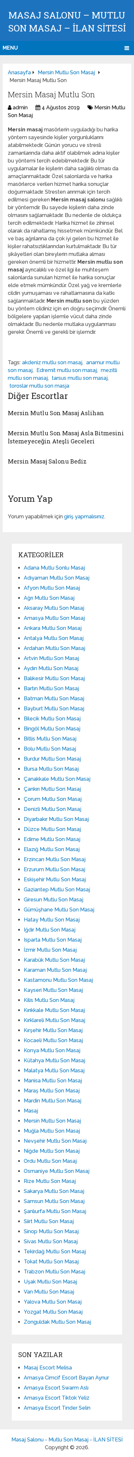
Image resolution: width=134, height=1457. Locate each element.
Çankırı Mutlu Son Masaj (52, 789)
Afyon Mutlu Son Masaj (52, 588)
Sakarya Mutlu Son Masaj (54, 1191)
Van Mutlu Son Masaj (49, 1292)
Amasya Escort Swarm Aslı (56, 1388)
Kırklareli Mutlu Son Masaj (54, 1020)
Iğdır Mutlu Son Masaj (49, 930)
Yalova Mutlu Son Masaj (53, 1302)
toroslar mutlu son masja (39, 386)
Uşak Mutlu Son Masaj (50, 1282)
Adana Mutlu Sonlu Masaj (54, 568)
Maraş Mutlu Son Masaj (52, 1091)
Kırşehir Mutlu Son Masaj (53, 1030)
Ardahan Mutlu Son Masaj (54, 648)
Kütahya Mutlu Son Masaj (54, 1060)
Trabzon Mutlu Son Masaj (54, 1272)
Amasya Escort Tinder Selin (57, 1408)
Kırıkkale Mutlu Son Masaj (54, 1010)
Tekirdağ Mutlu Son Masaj (55, 1251)
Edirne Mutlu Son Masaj (52, 839)
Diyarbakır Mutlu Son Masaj (56, 819)
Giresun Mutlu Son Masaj (53, 900)
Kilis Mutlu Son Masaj (49, 1000)
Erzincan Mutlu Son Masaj (55, 859)
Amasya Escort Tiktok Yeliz (56, 1398)
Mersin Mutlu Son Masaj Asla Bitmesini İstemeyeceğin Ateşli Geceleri (66, 437)
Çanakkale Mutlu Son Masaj (57, 779)
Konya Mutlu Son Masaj (52, 1050)
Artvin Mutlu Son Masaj (51, 658)
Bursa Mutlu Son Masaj (51, 769)
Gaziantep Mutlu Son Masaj (57, 889)
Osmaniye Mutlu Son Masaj (56, 1171)
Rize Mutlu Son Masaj (50, 1181)
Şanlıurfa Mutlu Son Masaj (55, 1211)
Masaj (31, 1111)
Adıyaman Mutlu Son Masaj (56, 578)
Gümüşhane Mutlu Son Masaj (59, 910)
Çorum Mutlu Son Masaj (53, 799)
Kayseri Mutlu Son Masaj (53, 990)
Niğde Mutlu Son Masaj (52, 1151)
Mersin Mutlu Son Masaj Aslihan (56, 413)
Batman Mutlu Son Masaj (54, 698)
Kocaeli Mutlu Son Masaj (53, 1040)
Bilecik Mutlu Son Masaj (52, 719)
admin (20, 107)
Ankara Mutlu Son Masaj (53, 628)
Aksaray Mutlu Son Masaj (54, 608)
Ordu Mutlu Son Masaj (50, 1161)
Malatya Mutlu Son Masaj (54, 1070)
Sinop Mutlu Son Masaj (51, 1231)
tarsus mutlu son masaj (80, 378)
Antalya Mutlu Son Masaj (54, 638)
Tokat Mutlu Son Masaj (51, 1261)
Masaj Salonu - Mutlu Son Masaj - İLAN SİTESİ (67, 1440)
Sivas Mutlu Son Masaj (51, 1241)
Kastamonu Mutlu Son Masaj (58, 980)
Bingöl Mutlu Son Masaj (52, 729)
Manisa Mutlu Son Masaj (53, 1081)
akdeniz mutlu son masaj (52, 362)
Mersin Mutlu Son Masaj (52, 1121)
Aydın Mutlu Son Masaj (51, 668)
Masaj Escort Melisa (48, 1368)
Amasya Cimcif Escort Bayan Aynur (66, 1378)
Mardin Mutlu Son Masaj (52, 1101)
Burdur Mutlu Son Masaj (52, 759)
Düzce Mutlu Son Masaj (52, 829)
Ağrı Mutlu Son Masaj (49, 598)
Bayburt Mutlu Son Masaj (54, 708)
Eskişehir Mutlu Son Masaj (55, 879)
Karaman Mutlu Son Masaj (55, 970)
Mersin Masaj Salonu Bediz (47, 461)
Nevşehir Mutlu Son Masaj (55, 1141)
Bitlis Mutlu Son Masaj (50, 739)
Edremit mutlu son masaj (66, 370)
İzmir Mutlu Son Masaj (50, 950)
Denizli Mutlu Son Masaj (52, 809)
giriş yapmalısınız (84, 516)
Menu (10, 48)
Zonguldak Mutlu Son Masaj (57, 1322)
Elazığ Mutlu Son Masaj (52, 849)
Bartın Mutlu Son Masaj (51, 688)
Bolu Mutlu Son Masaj (50, 749)
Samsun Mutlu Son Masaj (54, 1201)
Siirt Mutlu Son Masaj (49, 1221)
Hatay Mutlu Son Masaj (52, 920)
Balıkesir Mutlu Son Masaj (54, 678)
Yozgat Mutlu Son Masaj (53, 1312)
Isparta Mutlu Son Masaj (53, 940)
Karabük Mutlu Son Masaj (54, 960)
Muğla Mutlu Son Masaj (52, 1131)
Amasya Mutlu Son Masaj (54, 618)
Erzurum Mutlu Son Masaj (54, 869)
